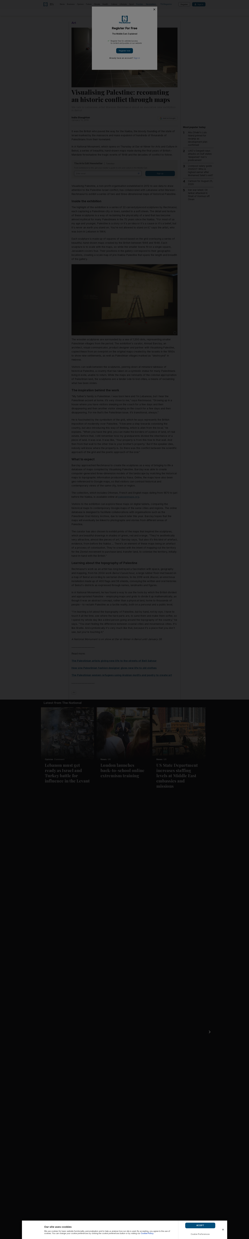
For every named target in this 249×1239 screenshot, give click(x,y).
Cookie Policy (147, 1233)
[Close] (223, 1229)
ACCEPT (200, 1225)
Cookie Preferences (200, 1234)
